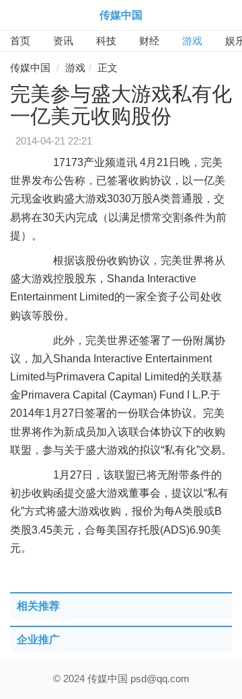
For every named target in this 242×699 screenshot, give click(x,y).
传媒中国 (121, 15)
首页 (20, 40)
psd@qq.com (160, 678)
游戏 (192, 40)
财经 (149, 40)
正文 (107, 67)
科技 (106, 40)
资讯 (63, 40)
